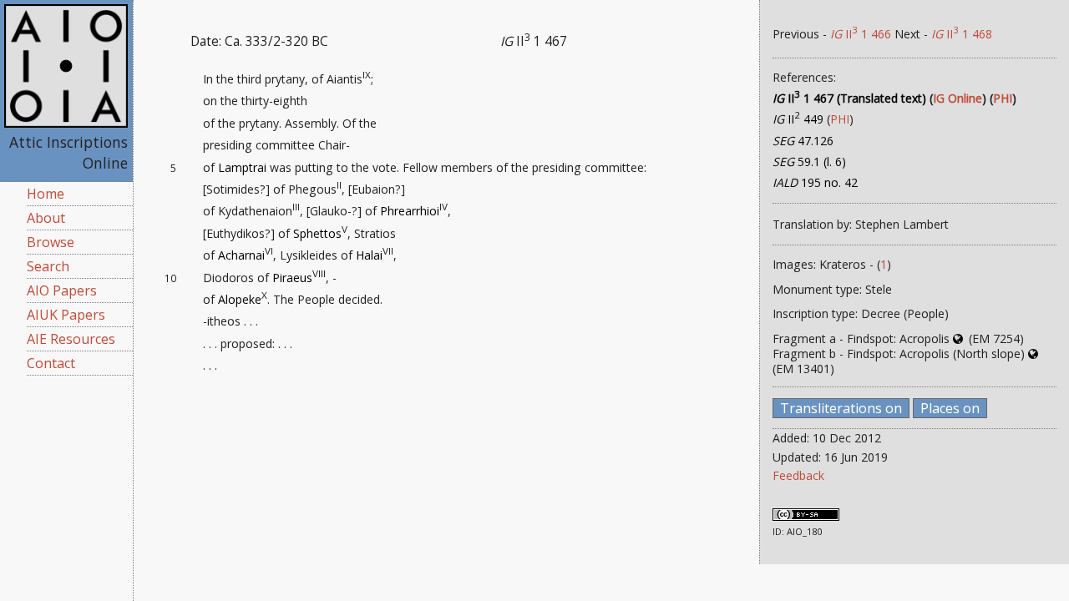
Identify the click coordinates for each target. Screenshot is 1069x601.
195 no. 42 (815, 182)
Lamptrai (242, 167)
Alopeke (239, 299)
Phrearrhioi (409, 211)
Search (48, 266)
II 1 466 (860, 34)
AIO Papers (62, 290)
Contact (51, 363)
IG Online (957, 98)
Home (45, 193)
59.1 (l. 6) (809, 161)
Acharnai (241, 255)
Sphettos (317, 233)
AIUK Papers (66, 315)
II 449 (798, 119)
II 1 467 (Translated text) (849, 98)
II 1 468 (961, 34)
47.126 (803, 141)
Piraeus (292, 277)
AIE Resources (71, 339)
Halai (369, 255)
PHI (1002, 98)
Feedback (798, 475)
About (46, 218)
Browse (50, 242)
